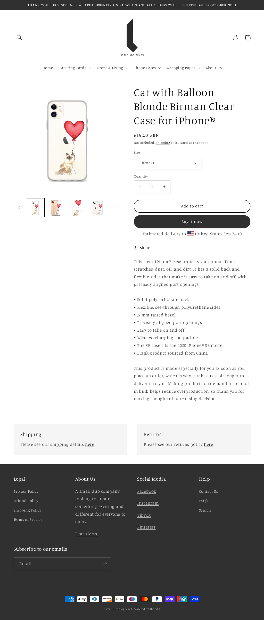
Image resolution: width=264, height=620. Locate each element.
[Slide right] (114, 207)
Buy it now (192, 221)
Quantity (141, 176)
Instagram (148, 503)
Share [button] (145, 247)
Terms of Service (28, 519)
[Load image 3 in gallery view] (77, 207)
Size (137, 152)
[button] (20, 38)
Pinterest (146, 527)
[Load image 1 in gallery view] (35, 207)
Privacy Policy (26, 491)
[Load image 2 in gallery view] (56, 207)
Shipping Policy (28, 510)
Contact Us (208, 491)
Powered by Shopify (147, 608)
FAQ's (203, 500)
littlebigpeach (123, 608)
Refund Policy (26, 500)
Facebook (146, 491)
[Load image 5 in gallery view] (98, 207)
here (89, 444)
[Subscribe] (105, 563)
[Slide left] (19, 207)
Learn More (86, 533)
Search (205, 510)
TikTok (144, 515)
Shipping (163, 143)
